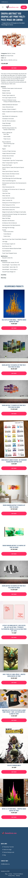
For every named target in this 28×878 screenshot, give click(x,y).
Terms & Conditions (18, 874)
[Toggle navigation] (2, 7)
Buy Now (14, 68)
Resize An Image (7, 849)
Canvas (13, 53)
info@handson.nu (4, 1)
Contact (10, 874)
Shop (23, 7)
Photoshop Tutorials (8, 847)
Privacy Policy (11, 875)
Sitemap (18, 875)
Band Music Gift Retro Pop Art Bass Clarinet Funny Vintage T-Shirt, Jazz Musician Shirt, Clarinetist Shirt (14, 712)
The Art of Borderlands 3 (14, 765)
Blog (4, 855)
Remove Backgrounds (8, 852)
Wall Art (9, 53)
